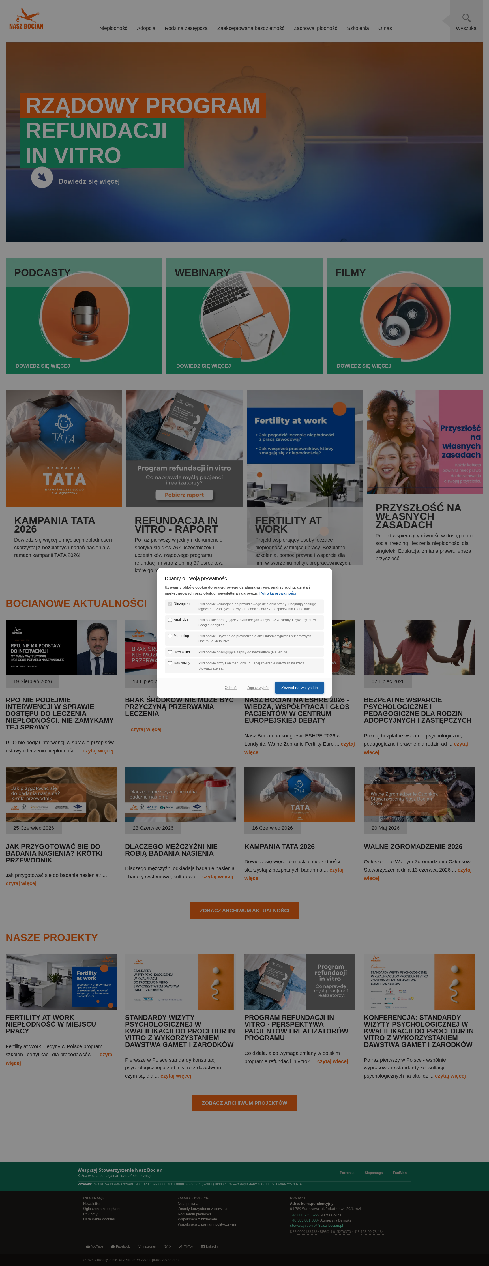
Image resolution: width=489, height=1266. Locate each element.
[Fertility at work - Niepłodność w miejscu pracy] (61, 1008)
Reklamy (90, 1214)
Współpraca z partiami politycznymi (207, 1224)
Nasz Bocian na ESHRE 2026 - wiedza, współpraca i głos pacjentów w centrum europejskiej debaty (296, 710)
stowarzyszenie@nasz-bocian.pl (316, 1226)
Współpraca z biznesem (197, 1219)
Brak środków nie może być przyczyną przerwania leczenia (179, 706)
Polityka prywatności (277, 593)
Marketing (181, 636)
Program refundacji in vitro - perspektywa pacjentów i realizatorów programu (296, 1028)
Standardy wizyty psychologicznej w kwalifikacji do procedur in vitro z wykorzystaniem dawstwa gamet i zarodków (180, 1031)
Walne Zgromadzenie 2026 (413, 846)
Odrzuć (231, 688)
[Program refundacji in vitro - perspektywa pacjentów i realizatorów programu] (299, 1008)
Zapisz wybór (258, 688)
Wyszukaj (467, 28)
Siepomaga (374, 1173)
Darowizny (182, 663)
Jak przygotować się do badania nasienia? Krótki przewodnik (54, 853)
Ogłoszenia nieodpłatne (102, 1209)
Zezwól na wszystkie (299, 687)
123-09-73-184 (372, 1231)
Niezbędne (182, 604)
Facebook (123, 1246)
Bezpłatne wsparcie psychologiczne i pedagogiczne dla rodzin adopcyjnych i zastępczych (417, 710)
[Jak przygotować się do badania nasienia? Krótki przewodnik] (61, 820)
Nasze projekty (52, 937)
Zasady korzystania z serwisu (202, 1209)
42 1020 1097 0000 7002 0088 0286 (164, 1184)
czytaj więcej (98, 751)
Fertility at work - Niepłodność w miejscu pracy (51, 1024)
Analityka (181, 620)
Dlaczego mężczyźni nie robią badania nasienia (171, 850)
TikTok (188, 1246)
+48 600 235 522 (304, 1215)
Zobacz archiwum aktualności (244, 910)
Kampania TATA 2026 (279, 846)
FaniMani (400, 1173)
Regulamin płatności (194, 1214)
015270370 (342, 1231)
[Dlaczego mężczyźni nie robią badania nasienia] (180, 820)
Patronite (347, 1173)
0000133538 (307, 1231)
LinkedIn (212, 1246)
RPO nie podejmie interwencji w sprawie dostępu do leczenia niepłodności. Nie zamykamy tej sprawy (60, 713)
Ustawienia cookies (99, 1219)
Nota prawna (188, 1204)
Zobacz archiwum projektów (244, 1103)
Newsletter (91, 1204)
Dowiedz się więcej (89, 181)
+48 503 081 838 (304, 1220)
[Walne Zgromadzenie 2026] (419, 820)
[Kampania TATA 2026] (299, 820)
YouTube (97, 1246)
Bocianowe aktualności (76, 603)
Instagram (149, 1246)
